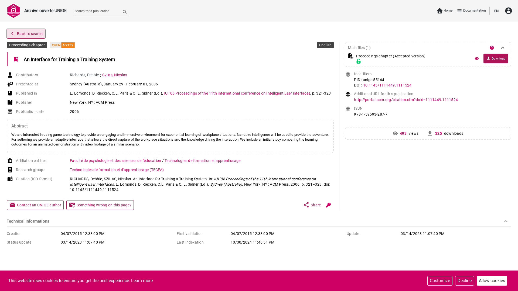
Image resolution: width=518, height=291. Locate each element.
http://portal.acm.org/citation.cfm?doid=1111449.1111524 (406, 100)
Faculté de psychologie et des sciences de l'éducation (116, 160)
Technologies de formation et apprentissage (203, 160)
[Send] (125, 12)
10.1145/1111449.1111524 (387, 85)
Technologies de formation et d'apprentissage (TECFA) (117, 170)
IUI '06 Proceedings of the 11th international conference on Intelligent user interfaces (237, 93)
